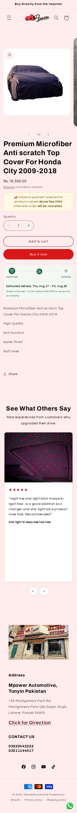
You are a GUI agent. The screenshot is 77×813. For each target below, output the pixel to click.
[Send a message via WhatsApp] (70, 806)
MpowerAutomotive (36, 794)
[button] (9, 18)
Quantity (9, 216)
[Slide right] (48, 134)
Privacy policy (34, 800)
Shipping (8, 187)
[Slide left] (29, 134)
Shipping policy (56, 800)
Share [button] (13, 374)
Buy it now (38, 254)
